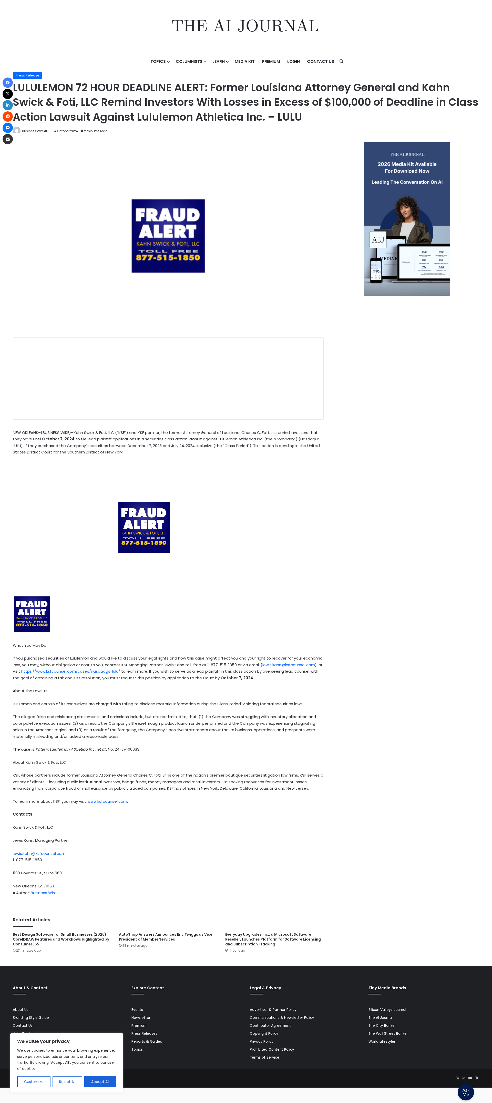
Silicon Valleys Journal (387, 1009)
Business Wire (33, 131)
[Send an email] (45, 131)
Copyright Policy (264, 1033)
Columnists (189, 61)
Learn (218, 61)
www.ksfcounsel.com (107, 801)
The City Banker (382, 1025)
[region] (66, 1063)
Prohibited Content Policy (272, 1049)
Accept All (100, 1081)
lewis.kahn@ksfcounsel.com (288, 664)
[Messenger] (8, 128)
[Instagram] (476, 1078)
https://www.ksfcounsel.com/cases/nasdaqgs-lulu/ (70, 671)
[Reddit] (8, 116)
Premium (271, 61)
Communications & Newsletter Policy (282, 1017)
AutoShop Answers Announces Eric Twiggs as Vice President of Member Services (165, 937)
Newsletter (140, 1017)
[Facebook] (8, 83)
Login (293, 61)
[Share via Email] (8, 139)
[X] (458, 1078)
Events (137, 1009)
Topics (158, 61)
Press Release (27, 75)
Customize (34, 1081)
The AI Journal (380, 1017)
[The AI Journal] (246, 27)
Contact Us (320, 61)
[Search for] (341, 61)
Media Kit (245, 61)
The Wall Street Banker (388, 1033)
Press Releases (144, 1033)
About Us (20, 1009)
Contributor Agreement (270, 1025)
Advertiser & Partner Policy (273, 1009)
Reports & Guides (146, 1041)
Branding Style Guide (31, 1017)
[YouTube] (470, 1078)
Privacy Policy (261, 1041)
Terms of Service (264, 1057)
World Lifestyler (381, 1041)
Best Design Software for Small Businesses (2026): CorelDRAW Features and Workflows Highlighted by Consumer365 (61, 939)
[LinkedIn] (464, 1078)
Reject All (67, 1081)
